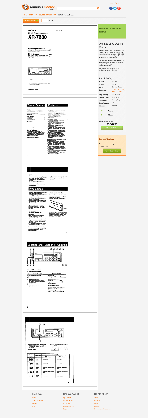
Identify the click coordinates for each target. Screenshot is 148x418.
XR (36, 15)
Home (26, 15)
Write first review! (112, 151)
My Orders (66, 403)
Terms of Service (37, 400)
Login (111, 3)
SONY (31, 15)
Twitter (96, 403)
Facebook (97, 400)
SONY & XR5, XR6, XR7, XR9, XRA (118, 90)
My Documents (68, 400)
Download (30, 21)
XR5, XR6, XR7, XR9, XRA (47, 15)
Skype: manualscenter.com (102, 409)
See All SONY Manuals (111, 128)
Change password (68, 406)
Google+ (96, 406)
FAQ (33, 406)
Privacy (34, 403)
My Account (67, 398)
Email (96, 398)
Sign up (117, 3)
